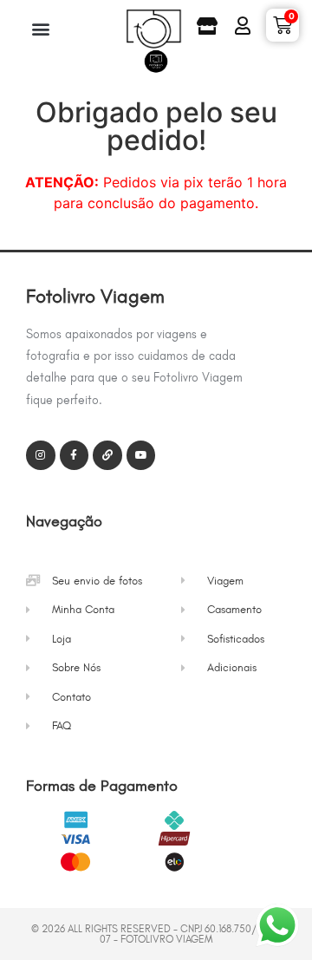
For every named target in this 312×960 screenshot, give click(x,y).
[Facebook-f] (74, 455)
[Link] (107, 455)
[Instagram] (40, 455)
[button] (40, 28)
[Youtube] (141, 455)
